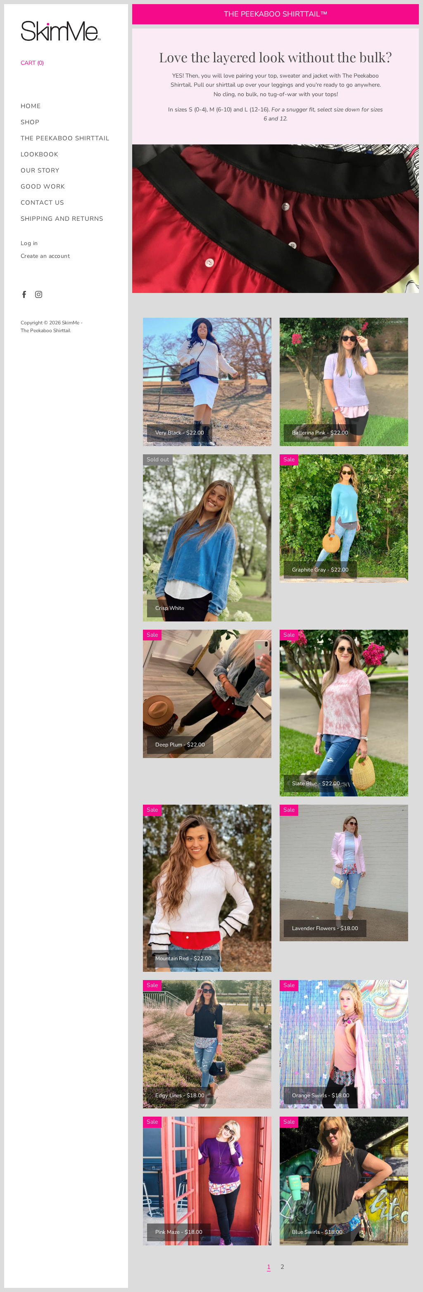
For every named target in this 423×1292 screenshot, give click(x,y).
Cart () (32, 63)
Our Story (40, 171)
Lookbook (39, 154)
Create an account (45, 256)
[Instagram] (38, 294)
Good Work (43, 187)
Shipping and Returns (62, 219)
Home (31, 106)
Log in (29, 243)
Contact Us (42, 203)
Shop (30, 122)
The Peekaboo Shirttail (65, 138)
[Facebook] (23, 294)
